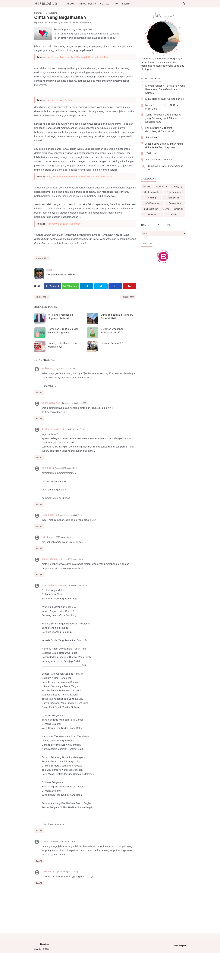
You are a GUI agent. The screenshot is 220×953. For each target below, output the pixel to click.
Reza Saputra (49, 515)
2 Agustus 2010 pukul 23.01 (65, 872)
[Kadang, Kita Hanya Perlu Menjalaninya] (39, 346)
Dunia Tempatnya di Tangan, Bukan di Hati (117, 316)
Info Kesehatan (152, 203)
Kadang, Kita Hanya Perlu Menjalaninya (62, 345)
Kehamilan (178, 209)
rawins (45, 841)
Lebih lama (128, 297)
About (70, 3)
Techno (165, 209)
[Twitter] (101, 286)
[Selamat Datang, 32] (92, 346)
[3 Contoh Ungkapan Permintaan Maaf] (92, 332)
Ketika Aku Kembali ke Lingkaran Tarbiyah (60, 316)
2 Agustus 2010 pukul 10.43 (59, 537)
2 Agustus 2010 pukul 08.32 (73, 429)
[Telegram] (86, 286)
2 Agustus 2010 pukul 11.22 (80, 585)
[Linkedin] (115, 286)
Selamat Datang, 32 (112, 343)
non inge (46, 467)
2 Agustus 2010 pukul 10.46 (71, 559)
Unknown (47, 871)
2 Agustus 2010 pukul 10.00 (65, 468)
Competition (175, 203)
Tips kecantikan (150, 209)
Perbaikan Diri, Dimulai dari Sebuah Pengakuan (63, 330)
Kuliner (174, 214)
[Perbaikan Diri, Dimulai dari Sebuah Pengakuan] (39, 332)
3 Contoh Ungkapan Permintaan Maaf (112, 330)
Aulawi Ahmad (49, 559)
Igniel (183, 945)
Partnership (122, 3)
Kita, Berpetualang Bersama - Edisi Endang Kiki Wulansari (79, 176)
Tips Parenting (174, 192)
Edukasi (152, 214)
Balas (39, 392)
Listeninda (44, 944)
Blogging (178, 186)
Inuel (49, 270)
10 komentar (85, 22)
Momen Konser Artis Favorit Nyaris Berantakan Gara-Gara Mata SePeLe (165, 89)
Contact (105, 3)
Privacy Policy (87, 3)
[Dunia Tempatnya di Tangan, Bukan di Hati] (92, 318)
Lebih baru (42, 297)
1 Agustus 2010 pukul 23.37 (73, 403)
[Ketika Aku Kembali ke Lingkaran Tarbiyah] (39, 318)
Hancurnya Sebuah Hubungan (63, 223)
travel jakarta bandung (54, 585)
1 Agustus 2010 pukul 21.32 (65, 368)
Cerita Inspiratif (151, 192)
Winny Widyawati (51, 403)
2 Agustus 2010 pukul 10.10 (70, 515)
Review (146, 186)
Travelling (151, 197)
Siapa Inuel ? (152, 137)
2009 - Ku (151, 153)
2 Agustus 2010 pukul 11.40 (62, 841)
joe (43, 537)
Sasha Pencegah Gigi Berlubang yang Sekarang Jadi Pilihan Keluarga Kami (163, 118)
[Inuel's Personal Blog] (46, 3)
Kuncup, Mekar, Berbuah (60, 100)
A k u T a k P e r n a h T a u (160, 159)
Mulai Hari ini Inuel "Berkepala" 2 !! (164, 98)
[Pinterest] (129, 286)
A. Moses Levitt (51, 429)
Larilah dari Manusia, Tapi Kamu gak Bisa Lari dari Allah (78, 57)
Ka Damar (47, 368)
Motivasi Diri (43, 258)
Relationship (173, 197)
